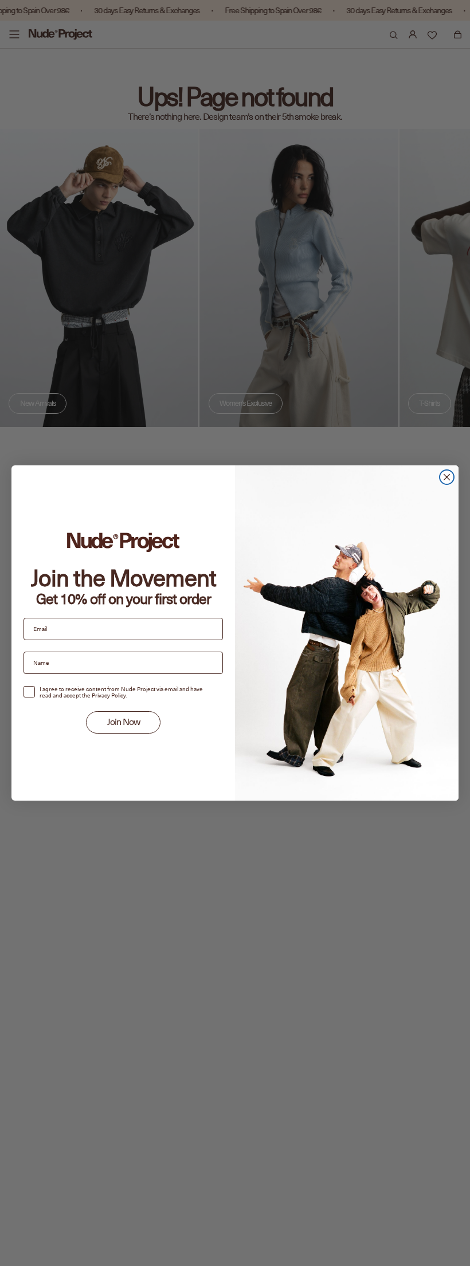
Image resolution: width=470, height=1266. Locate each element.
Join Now (123, 722)
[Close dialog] (447, 477)
